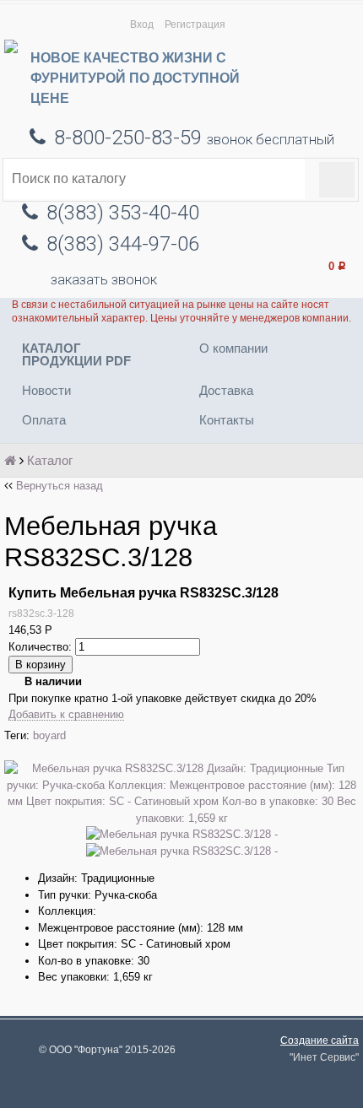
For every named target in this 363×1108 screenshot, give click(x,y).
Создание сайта (319, 1040)
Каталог (50, 460)
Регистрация (195, 24)
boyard (49, 735)
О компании (233, 348)
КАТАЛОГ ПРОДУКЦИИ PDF (76, 354)
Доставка (226, 390)
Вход (142, 24)
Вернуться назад (59, 485)
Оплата (44, 420)
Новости (46, 390)
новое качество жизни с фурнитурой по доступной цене (135, 78)
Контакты (226, 420)
